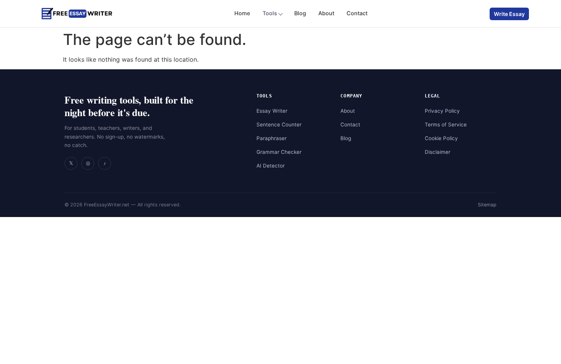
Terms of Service (446, 124)
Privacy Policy (442, 111)
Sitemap (487, 205)
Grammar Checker (278, 152)
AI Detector (270, 166)
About (326, 13)
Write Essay (509, 14)
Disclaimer (437, 152)
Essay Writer (271, 111)
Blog (300, 13)
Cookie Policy (441, 138)
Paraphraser (271, 138)
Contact (357, 13)
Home (242, 13)
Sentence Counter (278, 124)
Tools (270, 13)
